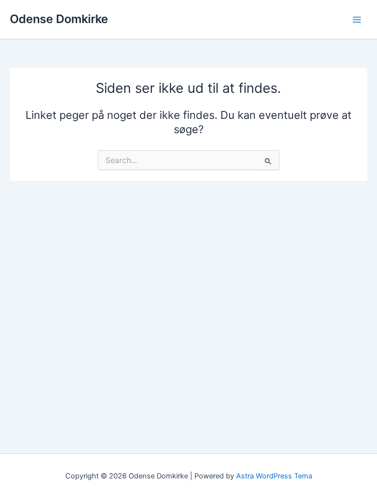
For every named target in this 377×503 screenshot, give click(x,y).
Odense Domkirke (59, 19)
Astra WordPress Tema (274, 476)
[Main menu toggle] (357, 19)
